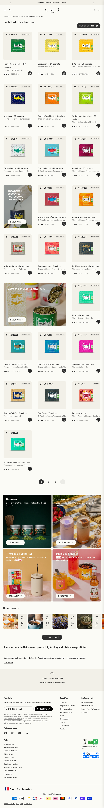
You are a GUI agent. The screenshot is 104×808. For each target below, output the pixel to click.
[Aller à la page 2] (62, 481)
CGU (21, 804)
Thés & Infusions (17, 16)
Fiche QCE (63, 722)
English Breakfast (51, 116)
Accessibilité (28, 804)
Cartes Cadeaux (9, 757)
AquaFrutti (48, 364)
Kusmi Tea (7, 16)
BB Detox (82, 64)
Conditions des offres (11, 764)
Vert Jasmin (49, 64)
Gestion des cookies (10, 777)
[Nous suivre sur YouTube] (19, 733)
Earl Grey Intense (85, 266)
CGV (17, 804)
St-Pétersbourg (16, 266)
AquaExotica (83, 217)
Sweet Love (83, 364)
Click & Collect (8, 754)
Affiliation (84, 712)
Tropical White (16, 168)
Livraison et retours (10, 751)
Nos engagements (66, 712)
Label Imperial (16, 364)
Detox (80, 315)
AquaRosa (82, 168)
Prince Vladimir (50, 168)
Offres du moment (10, 761)
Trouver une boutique (11, 747)
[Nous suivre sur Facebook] (5, 733)
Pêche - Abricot (79, 413)
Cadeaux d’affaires (87, 702)
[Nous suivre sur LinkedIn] (26, 733)
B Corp (62, 715)
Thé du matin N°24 (52, 217)
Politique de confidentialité (13, 767)
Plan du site (63, 729)
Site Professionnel (87, 706)
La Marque (63, 702)
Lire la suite (8, 662)
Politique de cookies (10, 771)
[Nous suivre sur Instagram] (12, 733)
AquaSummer (49, 266)
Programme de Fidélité (67, 706)
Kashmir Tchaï (15, 413)
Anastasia (14, 116)
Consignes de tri (65, 725)
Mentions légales (9, 804)
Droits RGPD (8, 774)
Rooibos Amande (17, 462)
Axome (58, 794)
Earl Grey (47, 413)
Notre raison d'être (66, 709)
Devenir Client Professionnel (90, 709)
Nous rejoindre (64, 719)
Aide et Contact (9, 744)
